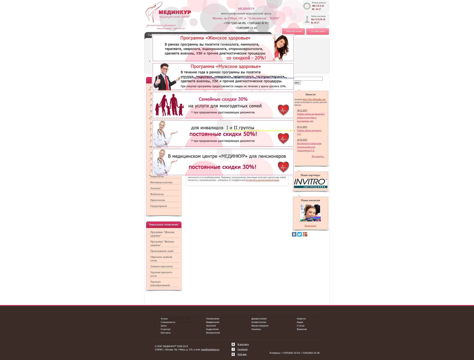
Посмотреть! (310, 226)
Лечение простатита (161, 266)
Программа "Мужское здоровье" (162, 234)
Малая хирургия (259, 325)
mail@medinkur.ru (210, 349)
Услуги (164, 318)
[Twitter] (299, 234)
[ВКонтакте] (294, 234)
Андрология (212, 329)
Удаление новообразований (160, 283)
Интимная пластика (161, 182)
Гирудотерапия (158, 206)
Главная (152, 35)
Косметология (258, 322)
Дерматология (259, 318)
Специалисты (182, 35)
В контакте (243, 344)
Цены (208, 35)
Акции (300, 322)
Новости (301, 318)
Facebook (243, 349)
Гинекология (212, 318)
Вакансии (221, 35)
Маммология (212, 322)
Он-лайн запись (318, 31)
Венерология (213, 332)
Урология (211, 325)
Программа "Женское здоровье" (162, 243)
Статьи (300, 325)
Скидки (197, 35)
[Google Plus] (305, 234)
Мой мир (242, 354)
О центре (165, 35)
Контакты (236, 35)
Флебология (156, 194)
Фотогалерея (253, 35)
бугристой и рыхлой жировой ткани (262, 180)
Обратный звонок (294, 31)
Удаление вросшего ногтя (161, 274)
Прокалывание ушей (161, 251)
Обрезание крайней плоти (161, 259)
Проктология (157, 200)
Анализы (155, 188)
